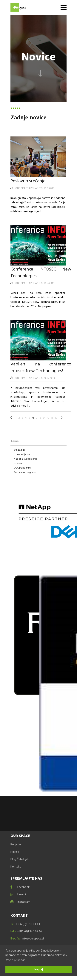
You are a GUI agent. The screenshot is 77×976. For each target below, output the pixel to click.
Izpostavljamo (22, 454)
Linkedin (22, 894)
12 (56, 417)
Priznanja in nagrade (25, 472)
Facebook (23, 887)
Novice (18, 463)
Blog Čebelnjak (19, 859)
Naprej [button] (38, 969)
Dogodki (19, 450)
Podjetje (15, 844)
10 (48, 417)
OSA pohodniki (22, 467)
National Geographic (25, 459)
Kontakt (15, 866)
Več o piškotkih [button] (15, 960)
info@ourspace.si (33, 938)
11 (52, 417)
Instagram (23, 901)
